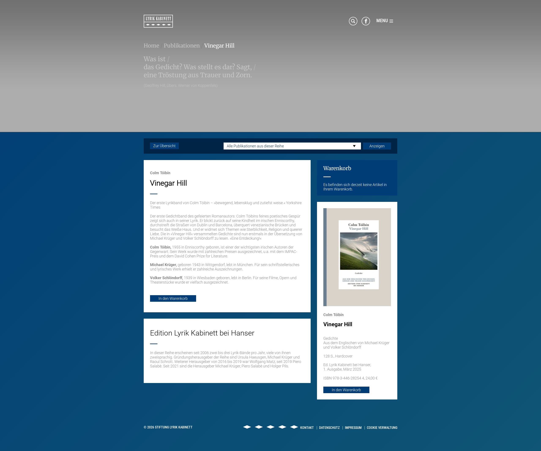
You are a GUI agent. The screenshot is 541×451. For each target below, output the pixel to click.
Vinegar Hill (219, 45)
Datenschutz (329, 428)
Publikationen (182, 45)
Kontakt (307, 428)
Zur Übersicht (164, 146)
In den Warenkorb (173, 298)
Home (151, 45)
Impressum (353, 428)
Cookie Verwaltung (382, 428)
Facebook (366, 21)
